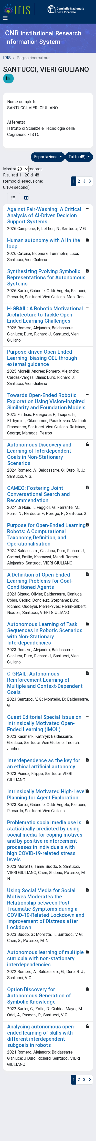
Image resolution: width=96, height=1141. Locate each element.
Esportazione (46, 156)
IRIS (7, 57)
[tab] (13, 198)
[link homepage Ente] (66, 9)
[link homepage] (18, 9)
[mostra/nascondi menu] (5, 18)
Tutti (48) (77, 156)
